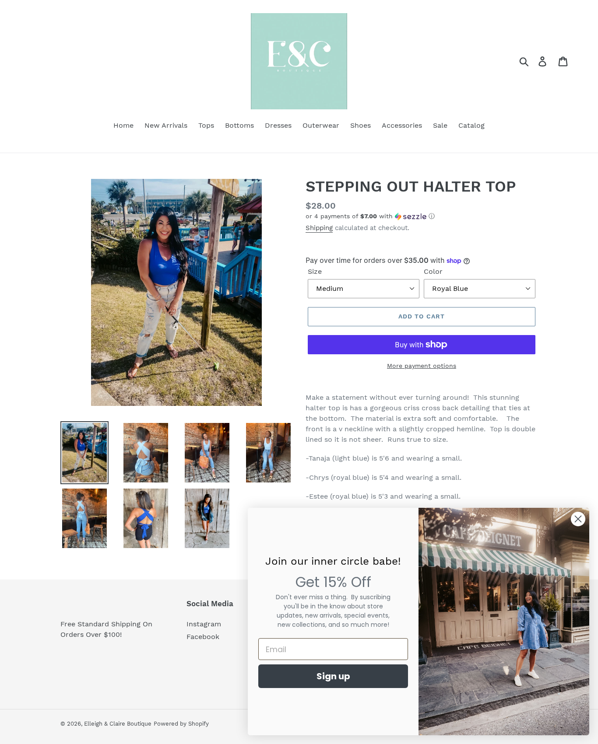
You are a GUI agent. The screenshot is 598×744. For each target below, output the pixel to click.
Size (315, 271)
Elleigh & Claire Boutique (117, 723)
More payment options (421, 365)
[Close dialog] (578, 519)
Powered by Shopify (181, 723)
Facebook (202, 636)
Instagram (203, 624)
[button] (422, 216)
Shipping (319, 228)
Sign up (333, 676)
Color (433, 271)
